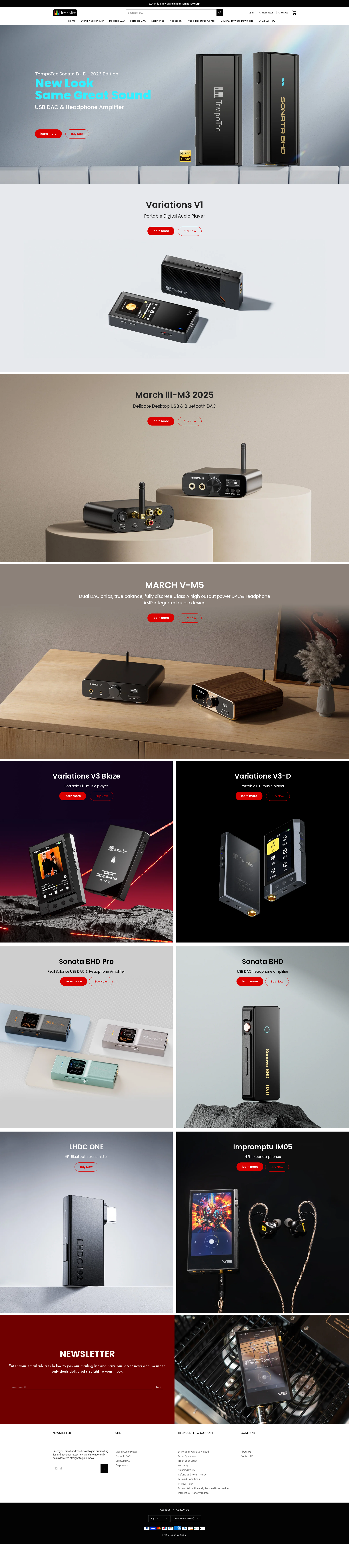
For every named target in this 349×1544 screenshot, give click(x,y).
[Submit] (219, 12)
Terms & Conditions (189, 1479)
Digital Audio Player (92, 21)
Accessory (176, 21)
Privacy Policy (186, 1483)
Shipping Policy (186, 1470)
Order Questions (187, 1456)
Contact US (247, 1456)
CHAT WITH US (267, 21)
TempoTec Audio (177, 1535)
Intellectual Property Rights (193, 1492)
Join (158, 1387)
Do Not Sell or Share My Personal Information (203, 1488)
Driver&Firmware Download (237, 21)
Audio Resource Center (201, 21)
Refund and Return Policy (192, 1474)
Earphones (157, 21)
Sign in (251, 12)
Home (72, 21)
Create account (266, 12)
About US (246, 1451)
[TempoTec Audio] (65, 12)
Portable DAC (138, 21)
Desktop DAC (117, 21)
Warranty (183, 1465)
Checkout (283, 12)
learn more (48, 134)
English (154, 1518)
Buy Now (77, 134)
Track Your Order (187, 1460)
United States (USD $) (183, 1518)
